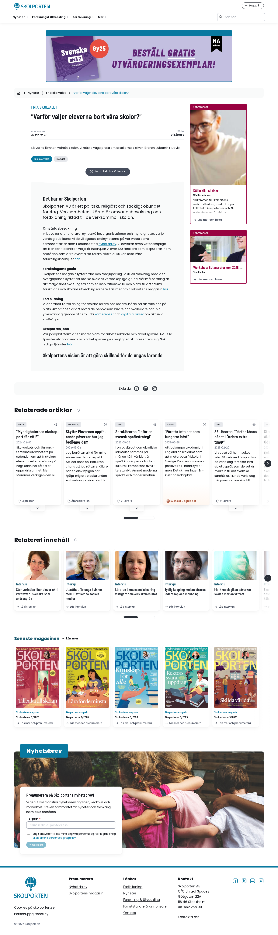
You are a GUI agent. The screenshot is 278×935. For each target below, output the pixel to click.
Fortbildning (132, 887)
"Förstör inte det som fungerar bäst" (182, 434)
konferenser (104, 314)
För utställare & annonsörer (145, 906)
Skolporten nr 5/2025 (225, 717)
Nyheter (33, 93)
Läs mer (72, 638)
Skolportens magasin (86, 893)
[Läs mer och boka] (218, 147)
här (77, 259)
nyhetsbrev (107, 244)
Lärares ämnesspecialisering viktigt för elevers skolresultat (136, 592)
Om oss (129, 913)
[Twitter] (244, 881)
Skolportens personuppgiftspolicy (54, 838)
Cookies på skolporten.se (34, 907)
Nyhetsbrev (78, 887)
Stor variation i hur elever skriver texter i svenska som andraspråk (37, 594)
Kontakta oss (188, 917)
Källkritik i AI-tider (205, 191)
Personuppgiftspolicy (31, 914)
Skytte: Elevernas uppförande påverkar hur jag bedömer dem (86, 437)
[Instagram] (261, 881)
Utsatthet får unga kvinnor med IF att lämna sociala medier (84, 594)
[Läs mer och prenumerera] (37, 677)
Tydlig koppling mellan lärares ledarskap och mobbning (185, 592)
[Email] (154, 388)
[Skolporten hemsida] (32, 6)
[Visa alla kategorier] (56, 424)
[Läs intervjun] (37, 565)
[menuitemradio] (20, 17)
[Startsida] (19, 93)
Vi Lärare (177, 135)
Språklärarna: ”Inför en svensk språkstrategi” (133, 434)
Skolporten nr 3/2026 (27, 717)
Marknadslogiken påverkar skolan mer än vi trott (232, 592)
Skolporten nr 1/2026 (126, 717)
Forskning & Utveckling (141, 899)
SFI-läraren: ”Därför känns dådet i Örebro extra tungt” (235, 437)
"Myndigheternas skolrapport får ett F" (37, 434)
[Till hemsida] (30, 888)
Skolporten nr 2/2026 (77, 717)
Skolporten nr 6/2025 (176, 717)
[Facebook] (136, 388)
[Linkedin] (145, 388)
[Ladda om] (78, 410)
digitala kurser (132, 314)
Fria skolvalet (56, 93)
